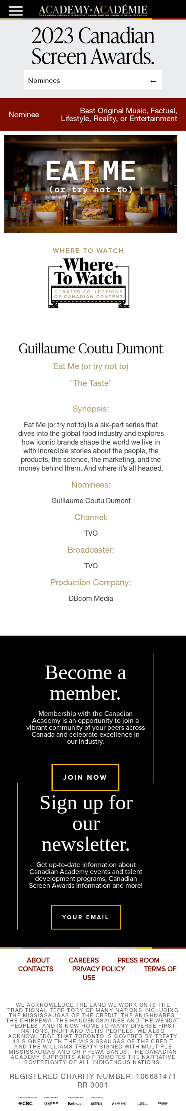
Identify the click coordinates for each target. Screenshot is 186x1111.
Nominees (44, 80)
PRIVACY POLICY (98, 969)
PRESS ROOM (139, 960)
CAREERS (84, 960)
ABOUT (38, 960)
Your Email (85, 917)
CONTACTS (35, 969)
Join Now (85, 777)
